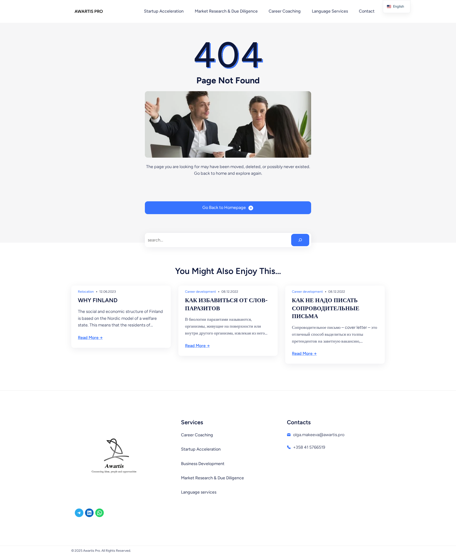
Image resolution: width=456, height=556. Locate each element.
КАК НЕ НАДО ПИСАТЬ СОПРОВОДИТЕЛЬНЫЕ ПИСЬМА (325, 308)
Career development (200, 292)
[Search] (300, 240)
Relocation (86, 292)
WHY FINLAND (98, 300)
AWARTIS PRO (89, 11)
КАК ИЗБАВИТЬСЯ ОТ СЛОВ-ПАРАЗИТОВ (226, 304)
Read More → (90, 337)
